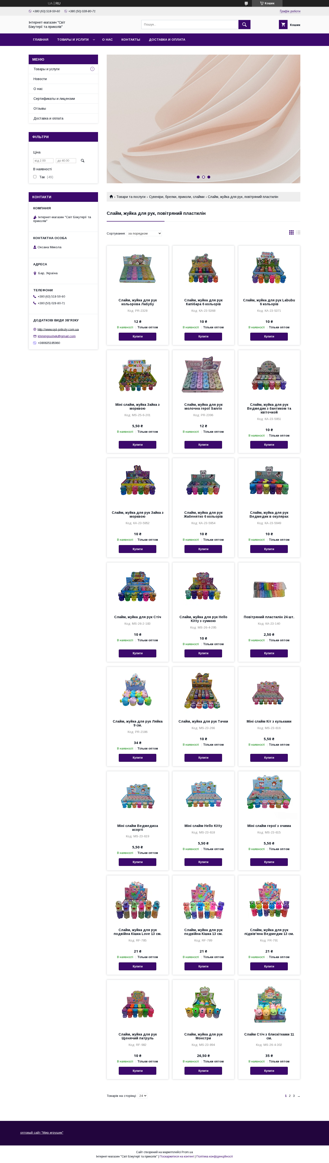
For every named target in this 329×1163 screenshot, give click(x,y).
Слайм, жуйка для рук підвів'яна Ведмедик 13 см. (269, 932)
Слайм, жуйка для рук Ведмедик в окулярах (269, 514)
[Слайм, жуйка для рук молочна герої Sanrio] (203, 374)
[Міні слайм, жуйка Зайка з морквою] (137, 374)
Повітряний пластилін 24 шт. (269, 617)
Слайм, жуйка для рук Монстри (203, 1036)
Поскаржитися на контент (177, 1156)
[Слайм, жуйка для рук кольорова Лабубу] (137, 270)
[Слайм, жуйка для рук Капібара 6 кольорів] (203, 270)
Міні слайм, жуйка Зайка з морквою (137, 406)
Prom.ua (187, 1152)
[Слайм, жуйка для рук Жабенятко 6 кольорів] (203, 482)
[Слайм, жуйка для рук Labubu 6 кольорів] (269, 270)
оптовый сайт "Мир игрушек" (41, 1132)
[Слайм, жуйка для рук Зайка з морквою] (137, 482)
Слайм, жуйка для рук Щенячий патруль (137, 1036)
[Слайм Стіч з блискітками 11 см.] (269, 1004)
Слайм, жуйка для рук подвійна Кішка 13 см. (203, 932)
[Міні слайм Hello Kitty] (203, 795)
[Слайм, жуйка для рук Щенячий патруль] (137, 1004)
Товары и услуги (73, 39)
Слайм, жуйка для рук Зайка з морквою (138, 514)
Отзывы (39, 108)
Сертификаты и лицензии (54, 99)
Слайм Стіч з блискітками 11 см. (269, 1036)
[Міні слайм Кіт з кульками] (269, 691)
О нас (107, 39)
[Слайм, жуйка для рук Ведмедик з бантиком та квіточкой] (269, 374)
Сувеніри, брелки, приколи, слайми (176, 197)
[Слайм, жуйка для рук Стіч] (137, 587)
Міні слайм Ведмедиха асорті (137, 828)
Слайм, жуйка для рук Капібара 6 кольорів (203, 302)
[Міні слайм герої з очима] (269, 795)
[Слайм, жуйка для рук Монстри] (203, 1004)
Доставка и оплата (167, 39)
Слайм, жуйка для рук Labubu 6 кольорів (269, 302)
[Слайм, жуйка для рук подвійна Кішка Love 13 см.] (137, 900)
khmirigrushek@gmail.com (57, 336)
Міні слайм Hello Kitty (203, 826)
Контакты (130, 39)
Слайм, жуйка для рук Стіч (137, 617)
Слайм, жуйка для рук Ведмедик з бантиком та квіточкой (269, 408)
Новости (40, 79)
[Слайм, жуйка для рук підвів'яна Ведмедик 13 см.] (269, 900)
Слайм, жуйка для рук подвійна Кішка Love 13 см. (137, 932)
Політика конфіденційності (214, 1156)
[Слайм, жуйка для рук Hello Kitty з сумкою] (203, 587)
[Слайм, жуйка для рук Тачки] (203, 691)
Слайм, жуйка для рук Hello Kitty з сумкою (203, 619)
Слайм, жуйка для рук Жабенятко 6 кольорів (203, 514)
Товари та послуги (130, 197)
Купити (138, 336)
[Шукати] (244, 24)
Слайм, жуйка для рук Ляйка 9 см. (138, 723)
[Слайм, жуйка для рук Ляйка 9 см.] (137, 691)
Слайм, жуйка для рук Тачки (203, 721)
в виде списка (298, 233)
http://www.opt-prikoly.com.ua (58, 329)
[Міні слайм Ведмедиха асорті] (137, 795)
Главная (40, 39)
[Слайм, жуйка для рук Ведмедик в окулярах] (269, 482)
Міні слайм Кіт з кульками (269, 721)
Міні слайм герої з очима (269, 826)
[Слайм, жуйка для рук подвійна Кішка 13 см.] (203, 900)
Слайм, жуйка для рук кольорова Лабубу (137, 302)
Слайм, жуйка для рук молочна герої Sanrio (203, 406)
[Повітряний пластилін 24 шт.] (269, 587)
